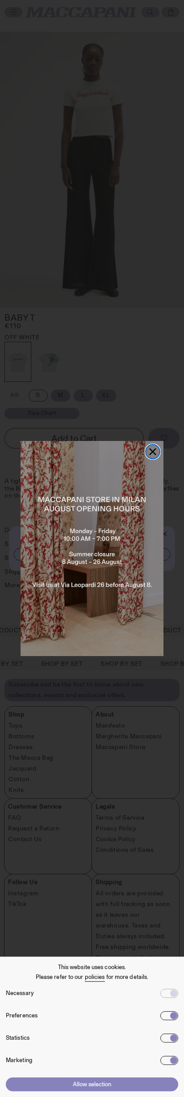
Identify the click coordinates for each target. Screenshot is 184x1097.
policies (95, 977)
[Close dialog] (153, 452)
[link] (92, 548)
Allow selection (92, 1084)
